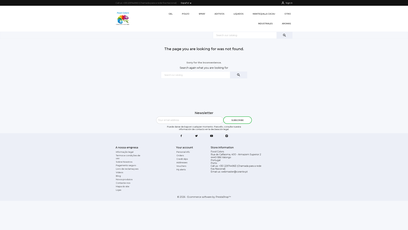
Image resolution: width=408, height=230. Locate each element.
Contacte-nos (123, 183)
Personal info (183, 152)
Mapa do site (122, 186)
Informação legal (124, 152)
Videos (119, 172)
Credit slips (182, 159)
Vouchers (181, 166)
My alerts (181, 169)
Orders (180, 155)
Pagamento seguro (126, 165)
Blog (118, 176)
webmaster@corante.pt (234, 171)
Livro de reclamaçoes (127, 169)
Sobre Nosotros (124, 162)
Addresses (181, 162)
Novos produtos (124, 179)
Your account (184, 147)
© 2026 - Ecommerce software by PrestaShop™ (204, 196)
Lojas (118, 190)
